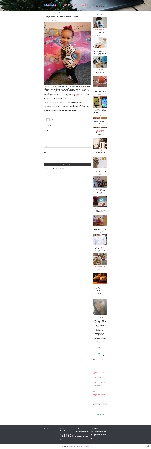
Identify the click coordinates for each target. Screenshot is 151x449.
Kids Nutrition (71, 12)
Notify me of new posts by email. (51, 172)
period (101, 88)
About (53, 12)
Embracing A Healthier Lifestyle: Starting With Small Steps (99, 389)
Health (64, 12)
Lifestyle (59, 12)
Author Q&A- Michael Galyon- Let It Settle (100, 383)
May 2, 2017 (47, 20)
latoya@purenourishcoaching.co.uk (99, 440)
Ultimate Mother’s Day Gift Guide (99, 373)
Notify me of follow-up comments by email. (54, 168)
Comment (46, 130)
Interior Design (53, 20)
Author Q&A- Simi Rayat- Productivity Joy (98, 378)
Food (77, 12)
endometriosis (97, 88)
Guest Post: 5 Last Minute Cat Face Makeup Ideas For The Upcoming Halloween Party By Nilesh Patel (100, 290)
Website (46, 158)
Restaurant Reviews (84, 12)
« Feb (61, 439)
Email (45, 152)
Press (97, 12)
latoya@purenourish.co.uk (100, 359)
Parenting (102, 109)
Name (45, 146)
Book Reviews (97, 170)
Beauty (92, 12)
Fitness (98, 228)
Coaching (97, 109)
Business (97, 247)
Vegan (101, 131)
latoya (54, 119)
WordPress (70, 446)
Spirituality (103, 170)
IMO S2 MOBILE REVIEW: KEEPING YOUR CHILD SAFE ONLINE (100, 112)
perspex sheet (76, 94)
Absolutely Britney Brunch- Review (99, 395)
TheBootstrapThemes (84, 446)
